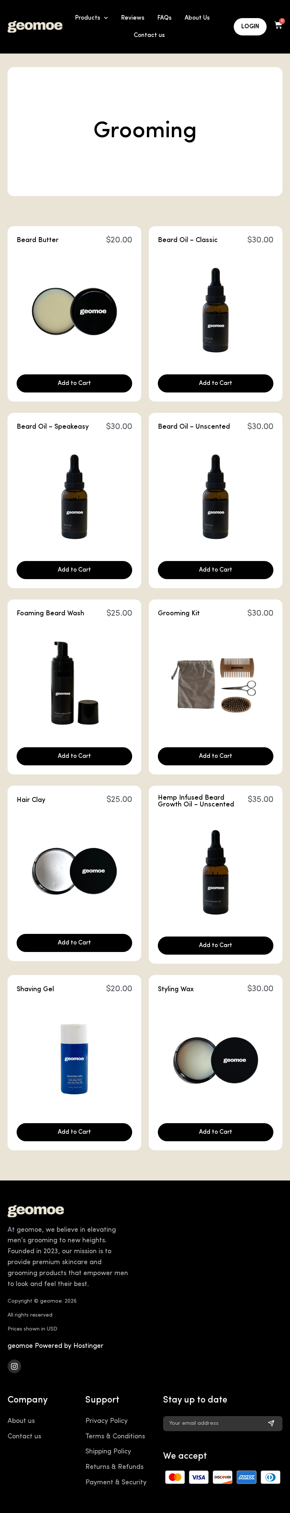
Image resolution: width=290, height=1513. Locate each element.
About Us (197, 18)
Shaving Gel (35, 989)
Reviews (132, 18)
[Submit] (271, 1423)
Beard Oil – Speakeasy (53, 427)
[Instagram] (14, 1366)
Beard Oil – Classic (188, 240)
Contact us (149, 35)
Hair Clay (31, 800)
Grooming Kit (179, 613)
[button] (74, 383)
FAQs (164, 18)
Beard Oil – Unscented (194, 427)
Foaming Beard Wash (50, 613)
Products (87, 18)
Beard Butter (38, 240)
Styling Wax (176, 989)
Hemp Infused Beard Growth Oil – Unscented (196, 801)
